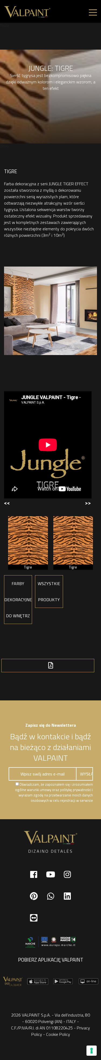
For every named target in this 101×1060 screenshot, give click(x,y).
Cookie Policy (58, 1034)
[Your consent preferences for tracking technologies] (91, 1051)
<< (7, 502)
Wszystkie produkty (49, 591)
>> (88, 502)
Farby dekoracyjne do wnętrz (18, 599)
